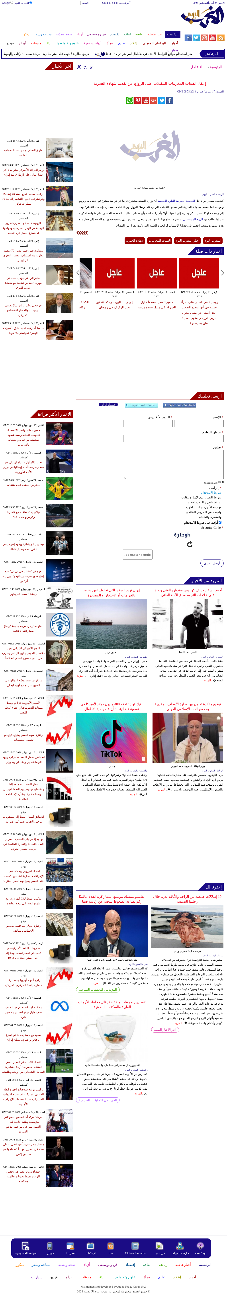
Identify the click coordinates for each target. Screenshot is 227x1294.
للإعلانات (91, 1253)
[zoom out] (91, 67)
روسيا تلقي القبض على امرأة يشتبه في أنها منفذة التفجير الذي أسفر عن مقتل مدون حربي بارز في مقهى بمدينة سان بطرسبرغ (199, 312)
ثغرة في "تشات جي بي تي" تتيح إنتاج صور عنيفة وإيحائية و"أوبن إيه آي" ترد (23, 576)
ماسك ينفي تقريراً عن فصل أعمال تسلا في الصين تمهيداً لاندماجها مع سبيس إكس (23, 1149)
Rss (111, 1253)
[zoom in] (79, 67)
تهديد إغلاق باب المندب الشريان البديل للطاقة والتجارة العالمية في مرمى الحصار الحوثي (23, 843)
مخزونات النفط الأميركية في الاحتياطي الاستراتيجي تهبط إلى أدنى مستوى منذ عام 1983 (23, 952)
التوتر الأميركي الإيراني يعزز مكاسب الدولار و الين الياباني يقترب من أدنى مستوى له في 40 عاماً (23, 653)
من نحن (160, 1253)
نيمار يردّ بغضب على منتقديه (23, 484)
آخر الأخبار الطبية (165, 1029)
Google (6, 2)
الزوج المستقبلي (193, 219)
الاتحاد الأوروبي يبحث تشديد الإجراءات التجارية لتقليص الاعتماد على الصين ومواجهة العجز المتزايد (23, 876)
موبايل (50, 1253)
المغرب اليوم (21, 2)
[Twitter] (141, 407)
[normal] (85, 67)
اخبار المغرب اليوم (188, 240)
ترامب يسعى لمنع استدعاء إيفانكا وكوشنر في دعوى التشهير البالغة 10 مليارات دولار (23, 198)
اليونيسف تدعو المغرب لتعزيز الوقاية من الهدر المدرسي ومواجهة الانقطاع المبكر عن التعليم (23, 228)
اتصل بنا (71, 1253)
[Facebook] (179, 407)
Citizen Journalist (135, 1253)
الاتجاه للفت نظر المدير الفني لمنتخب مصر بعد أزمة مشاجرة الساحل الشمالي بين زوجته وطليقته (23, 1066)
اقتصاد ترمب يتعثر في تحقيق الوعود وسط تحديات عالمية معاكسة (23, 1176)
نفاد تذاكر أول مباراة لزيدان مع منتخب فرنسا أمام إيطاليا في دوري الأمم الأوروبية (23, 467)
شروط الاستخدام (211, 492)
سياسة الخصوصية (26, 1253)
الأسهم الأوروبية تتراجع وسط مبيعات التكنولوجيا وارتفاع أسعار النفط (23, 707)
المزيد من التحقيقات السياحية (98, 989)
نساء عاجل (198, 67)
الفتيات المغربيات (160, 240)
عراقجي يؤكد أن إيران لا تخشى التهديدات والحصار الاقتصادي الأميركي (23, 310)
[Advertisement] (91, 19)
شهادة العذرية (135, 240)
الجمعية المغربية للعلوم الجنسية (176, 200)
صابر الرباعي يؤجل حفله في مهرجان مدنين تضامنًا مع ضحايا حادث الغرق (23, 282)
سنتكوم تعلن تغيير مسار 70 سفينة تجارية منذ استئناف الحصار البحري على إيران (23, 255)
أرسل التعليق (212, 563)
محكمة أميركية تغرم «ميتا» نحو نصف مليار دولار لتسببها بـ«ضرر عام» (23, 1012)
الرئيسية (216, 67)
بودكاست (200, 1253)
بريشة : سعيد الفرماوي (23, 594)
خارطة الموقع (180, 1253)
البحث (85, 2)
